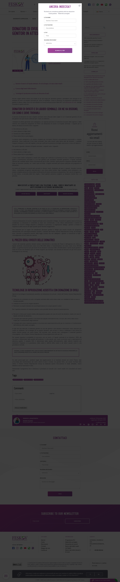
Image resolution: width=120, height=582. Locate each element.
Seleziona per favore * (50, 40)
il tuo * (46, 32)
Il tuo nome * (47, 17)
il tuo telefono (48, 25)
